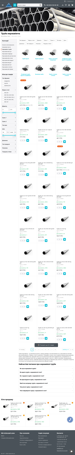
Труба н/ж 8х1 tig (24, 129)
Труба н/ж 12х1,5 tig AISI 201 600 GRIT (64, 196)
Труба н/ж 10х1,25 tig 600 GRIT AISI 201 (27, 163)
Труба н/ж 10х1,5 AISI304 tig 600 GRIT (45, 163)
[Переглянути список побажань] (66, 5)
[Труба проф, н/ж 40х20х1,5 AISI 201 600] (54, 406)
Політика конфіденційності (26, 440)
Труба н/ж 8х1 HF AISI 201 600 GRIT (64, 97)
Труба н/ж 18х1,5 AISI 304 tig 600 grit (27, 295)
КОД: (21, 99)
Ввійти (2, 435)
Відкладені (41, 438)
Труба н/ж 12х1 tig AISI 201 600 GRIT (27, 196)
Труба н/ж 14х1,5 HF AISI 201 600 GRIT (27, 229)
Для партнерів (23, 442)
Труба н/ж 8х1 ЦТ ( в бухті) (45, 129)
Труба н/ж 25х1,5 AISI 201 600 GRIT (16, 403)
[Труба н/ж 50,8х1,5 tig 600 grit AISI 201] (30, 406)
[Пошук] (40, 5)
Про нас (22, 435)
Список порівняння (43, 440)
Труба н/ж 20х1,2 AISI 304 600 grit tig (64, 328)
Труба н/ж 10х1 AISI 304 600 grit (64, 130)
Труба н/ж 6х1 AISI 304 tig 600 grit (27, 97)
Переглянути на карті (62, 450)
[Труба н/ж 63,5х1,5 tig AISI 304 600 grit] (30, 418)
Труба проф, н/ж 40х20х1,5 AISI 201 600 (65, 403)
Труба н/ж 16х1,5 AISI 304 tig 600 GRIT (64, 262)
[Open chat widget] (71, 451)
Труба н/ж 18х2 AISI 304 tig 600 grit (65, 295)
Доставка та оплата (43, 442)
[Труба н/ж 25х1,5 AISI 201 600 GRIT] (6, 406)
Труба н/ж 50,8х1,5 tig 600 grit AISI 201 (40, 403)
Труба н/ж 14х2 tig (61, 228)
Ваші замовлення (42, 435)
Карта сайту (23, 444)
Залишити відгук (42, 447)
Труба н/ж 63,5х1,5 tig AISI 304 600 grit (40, 416)
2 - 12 (71, 349)
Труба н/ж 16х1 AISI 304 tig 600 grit (28, 262)
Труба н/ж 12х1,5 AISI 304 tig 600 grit (45, 196)
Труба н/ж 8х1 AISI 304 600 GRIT (45, 97)
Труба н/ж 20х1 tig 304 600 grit (46, 327)
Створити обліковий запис (7, 438)
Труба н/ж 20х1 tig (24, 327)
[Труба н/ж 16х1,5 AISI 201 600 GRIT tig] (6, 418)
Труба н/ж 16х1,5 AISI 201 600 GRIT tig (45, 262)
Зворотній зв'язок (24, 438)
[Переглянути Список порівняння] (63, 5)
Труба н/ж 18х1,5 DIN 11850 (45, 294)
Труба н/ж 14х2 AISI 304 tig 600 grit (46, 229)
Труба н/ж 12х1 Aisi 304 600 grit (65, 162)
